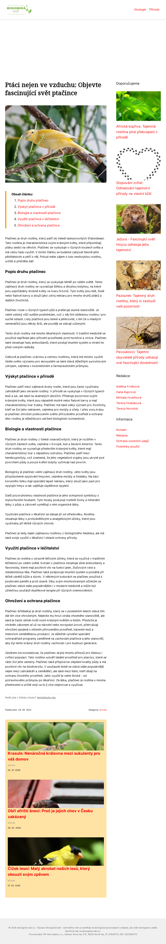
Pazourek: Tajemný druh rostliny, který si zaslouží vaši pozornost (135, 301)
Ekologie (140, 9)
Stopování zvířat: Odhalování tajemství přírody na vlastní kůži (133, 188)
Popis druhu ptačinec (33, 200)
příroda (103, 710)
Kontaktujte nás (46, 697)
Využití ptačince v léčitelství (38, 219)
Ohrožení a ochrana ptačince (39, 225)
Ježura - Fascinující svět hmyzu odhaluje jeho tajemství (135, 244)
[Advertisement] (83, 43)
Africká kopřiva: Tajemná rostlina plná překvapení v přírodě (137, 131)
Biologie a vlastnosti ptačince (39, 213)
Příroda (154, 9)
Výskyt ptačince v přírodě (36, 207)
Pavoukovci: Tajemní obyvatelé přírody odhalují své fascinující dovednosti (137, 357)
